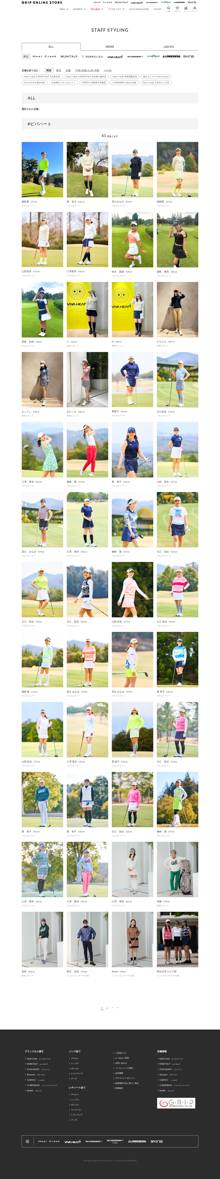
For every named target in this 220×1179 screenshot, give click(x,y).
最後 (118, 1008)
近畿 (68, 70)
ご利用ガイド (121, 1053)
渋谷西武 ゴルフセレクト (63, 82)
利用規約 (119, 1088)
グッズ (74, 1078)
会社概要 (119, 1073)
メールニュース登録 (124, 1068)
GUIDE (157, 9)
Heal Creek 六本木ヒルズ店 (156, 82)
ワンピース (76, 1109)
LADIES (169, 46)
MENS (110, 46)
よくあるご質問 (122, 1058)
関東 (49, 70)
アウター (75, 1058)
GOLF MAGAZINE (139, 9)
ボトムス (75, 1068)
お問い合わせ (121, 1063)
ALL (51, 46)
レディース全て (77, 1087)
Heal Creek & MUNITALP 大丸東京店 (42, 76)
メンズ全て (75, 1051)
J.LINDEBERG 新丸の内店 (124, 82)
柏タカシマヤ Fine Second (156, 76)
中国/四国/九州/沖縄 (87, 70)
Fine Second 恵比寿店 (34, 82)
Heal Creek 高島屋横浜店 (125, 76)
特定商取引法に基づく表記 (127, 1083)
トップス (75, 1063)
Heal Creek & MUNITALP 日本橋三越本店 (86, 76)
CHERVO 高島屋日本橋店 (94, 82)
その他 (108, 70)
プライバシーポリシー (125, 1078)
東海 (58, 70)
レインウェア (77, 1073)
